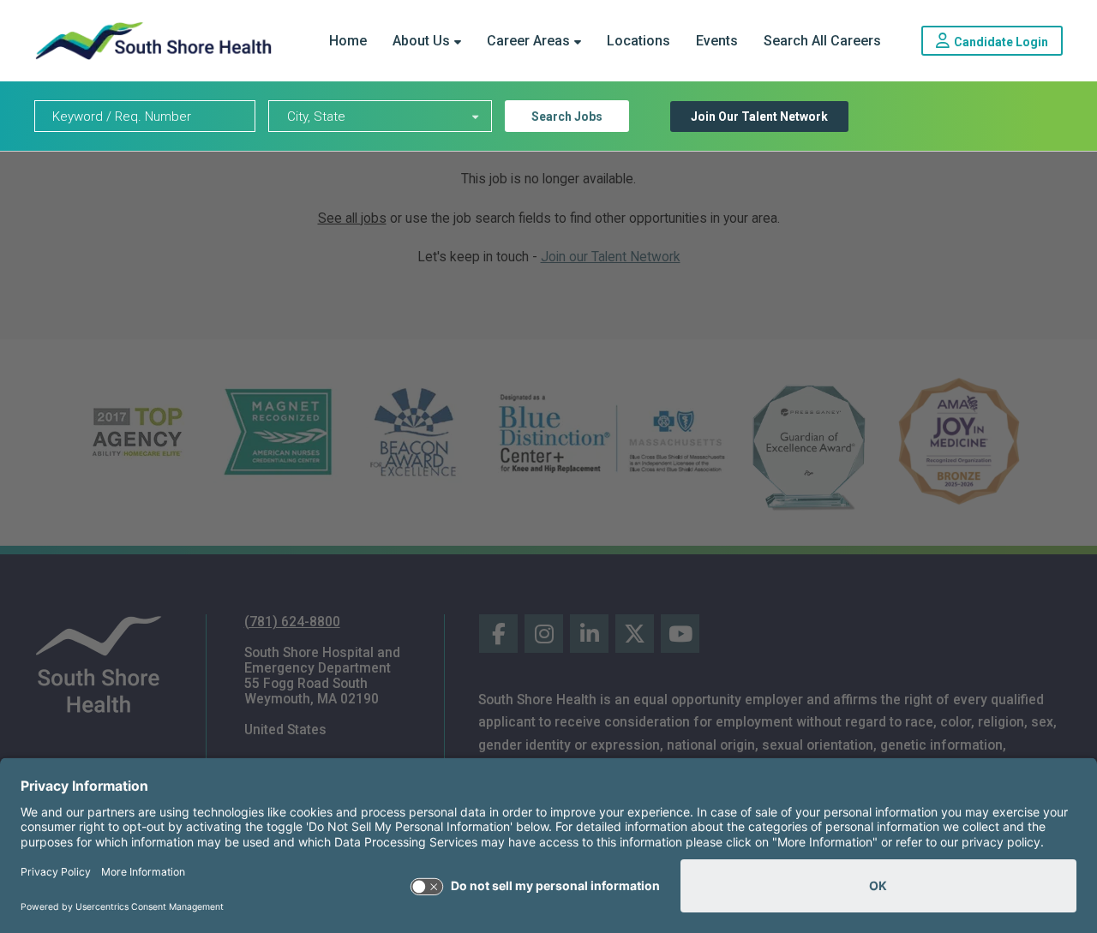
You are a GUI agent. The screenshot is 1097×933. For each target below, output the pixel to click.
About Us (421, 41)
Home (348, 41)
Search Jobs (566, 116)
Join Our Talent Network (759, 116)
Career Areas (528, 41)
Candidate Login (1008, 41)
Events (717, 41)
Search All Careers (822, 41)
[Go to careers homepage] (153, 41)
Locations (638, 41)
